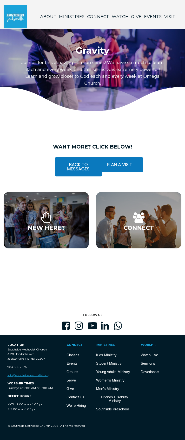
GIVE (136, 16)
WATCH (120, 16)
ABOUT (48, 16)
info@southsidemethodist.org (28, 375)
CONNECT (98, 16)
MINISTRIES (72, 16)
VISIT (170, 16)
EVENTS (153, 16)
